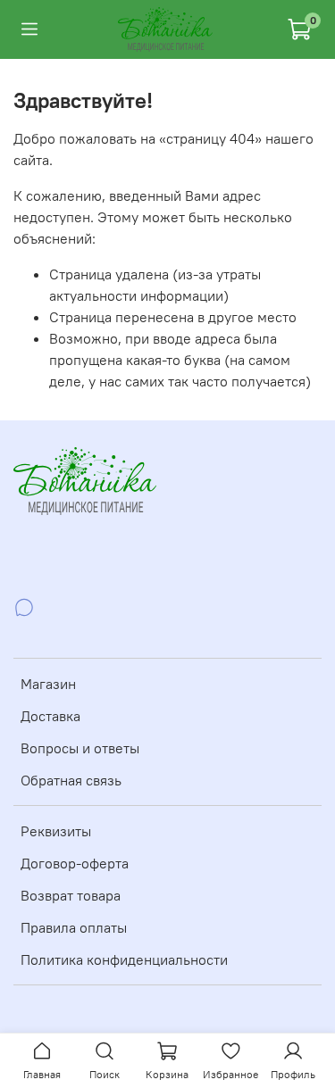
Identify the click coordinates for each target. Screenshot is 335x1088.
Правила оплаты (74, 927)
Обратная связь (71, 780)
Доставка (50, 716)
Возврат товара (71, 895)
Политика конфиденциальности (124, 959)
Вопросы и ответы (80, 748)
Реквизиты (56, 831)
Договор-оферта (75, 863)
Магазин (48, 684)
